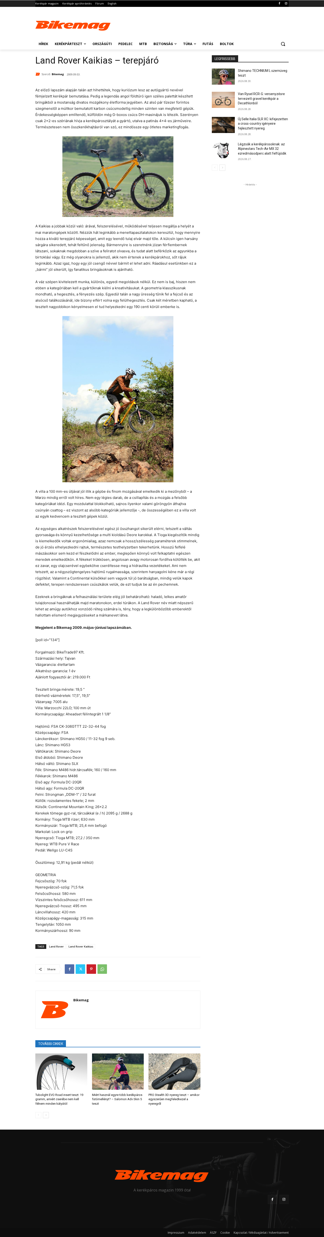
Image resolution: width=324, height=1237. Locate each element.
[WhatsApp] (102, 969)
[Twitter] (80, 969)
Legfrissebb (225, 59)
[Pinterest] (91, 969)
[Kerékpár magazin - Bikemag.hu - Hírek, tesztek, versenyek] (73, 24)
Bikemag (58, 74)
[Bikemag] (38, 74)
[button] (283, 44)
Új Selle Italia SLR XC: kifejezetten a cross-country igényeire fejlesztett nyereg (263, 123)
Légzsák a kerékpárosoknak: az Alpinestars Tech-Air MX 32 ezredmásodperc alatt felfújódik (262, 148)
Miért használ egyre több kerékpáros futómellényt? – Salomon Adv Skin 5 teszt (117, 1099)
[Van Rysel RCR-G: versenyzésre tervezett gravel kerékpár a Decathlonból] (223, 100)
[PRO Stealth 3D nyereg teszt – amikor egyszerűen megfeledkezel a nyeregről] (174, 1071)
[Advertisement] (197, 24)
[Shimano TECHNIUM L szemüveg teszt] (223, 77)
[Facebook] (279, 3)
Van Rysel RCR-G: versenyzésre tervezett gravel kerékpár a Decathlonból (261, 98)
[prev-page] (38, 1115)
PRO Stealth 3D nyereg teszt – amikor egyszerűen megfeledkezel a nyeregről (173, 1099)
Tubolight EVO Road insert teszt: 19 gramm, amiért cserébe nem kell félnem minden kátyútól (59, 1099)
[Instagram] (286, 3)
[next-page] (46, 1115)
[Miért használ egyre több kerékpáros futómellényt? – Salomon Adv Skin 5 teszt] (118, 1071)
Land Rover (56, 946)
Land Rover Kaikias (81, 946)
